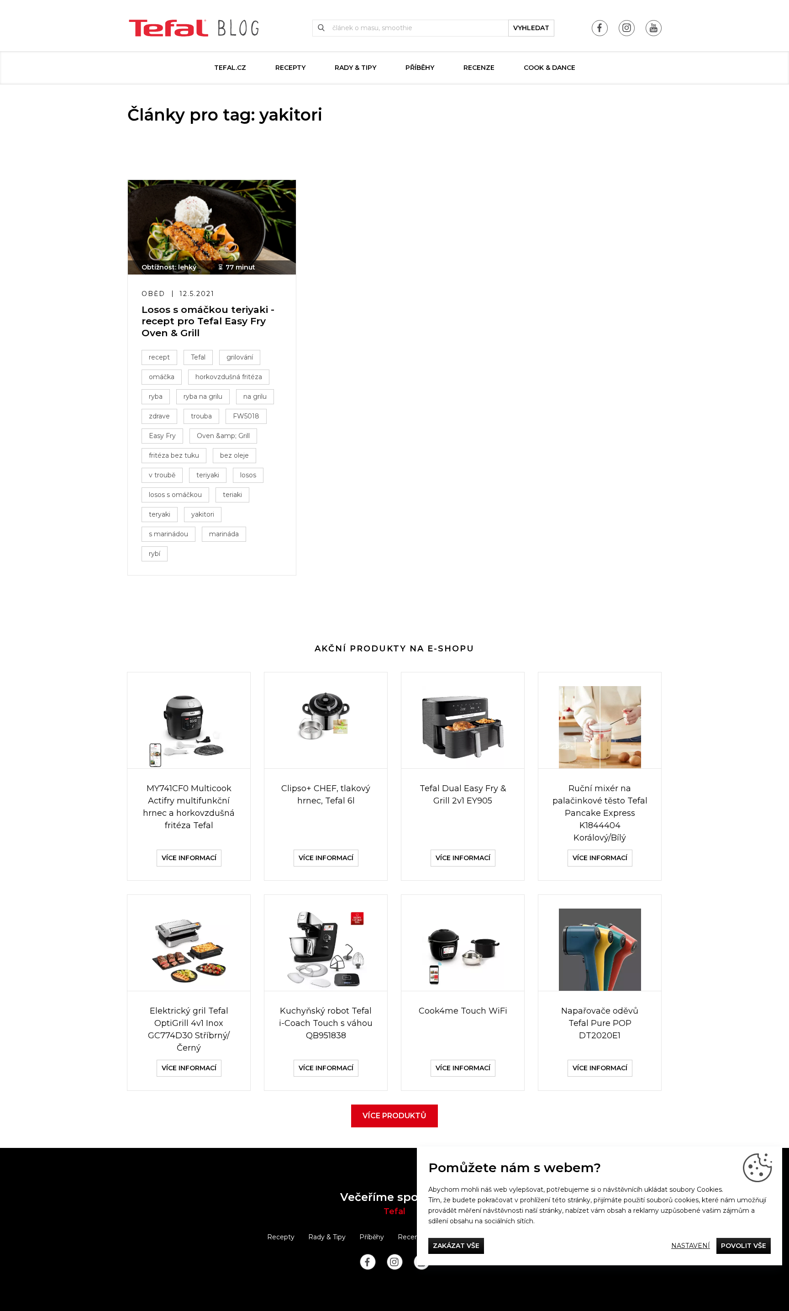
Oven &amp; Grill (223, 436)
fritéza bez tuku (174, 455)
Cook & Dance (549, 67)
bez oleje (234, 455)
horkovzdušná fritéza (228, 377)
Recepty (290, 67)
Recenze (478, 67)
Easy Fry (162, 436)
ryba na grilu (203, 396)
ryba (156, 396)
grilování (239, 357)
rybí (154, 554)
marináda (224, 534)
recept (159, 357)
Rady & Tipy (355, 67)
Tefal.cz (230, 67)
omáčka (161, 377)
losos (248, 475)
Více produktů (394, 1115)
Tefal (198, 357)
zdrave (159, 416)
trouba (201, 416)
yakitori (202, 514)
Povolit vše (743, 1246)
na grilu (255, 396)
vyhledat (531, 28)
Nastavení (690, 1246)
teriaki (232, 495)
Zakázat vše (456, 1246)
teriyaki (207, 475)
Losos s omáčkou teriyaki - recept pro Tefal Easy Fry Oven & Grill (208, 321)
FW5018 (246, 416)
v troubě (162, 475)
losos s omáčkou (175, 495)
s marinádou (168, 534)
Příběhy (419, 67)
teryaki (159, 514)
